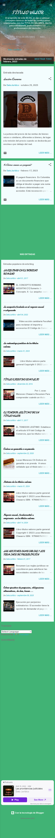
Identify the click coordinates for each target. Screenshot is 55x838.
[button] (50, 79)
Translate (24, 634)
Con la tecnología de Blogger (29, 813)
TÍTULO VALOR (27, 12)
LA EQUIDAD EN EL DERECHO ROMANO (20, 272)
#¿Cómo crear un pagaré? (17, 165)
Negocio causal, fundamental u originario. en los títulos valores (18, 516)
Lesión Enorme (12, 79)
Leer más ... (45, 153)
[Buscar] (51, 5)
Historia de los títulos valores (17, 482)
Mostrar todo (43, 59)
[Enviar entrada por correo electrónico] (5, 154)
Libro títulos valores (22, 37)
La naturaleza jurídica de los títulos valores (20, 344)
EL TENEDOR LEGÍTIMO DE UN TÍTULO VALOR (21, 414)
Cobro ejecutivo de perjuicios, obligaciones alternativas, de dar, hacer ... (23, 589)
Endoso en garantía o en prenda (18, 449)
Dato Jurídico (14, 49)
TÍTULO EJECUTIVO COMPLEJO (21, 379)
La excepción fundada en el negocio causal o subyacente (23, 308)
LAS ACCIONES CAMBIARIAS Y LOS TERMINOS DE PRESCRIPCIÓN (24, 552)
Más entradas (27, 254)
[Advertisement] (27, 227)
